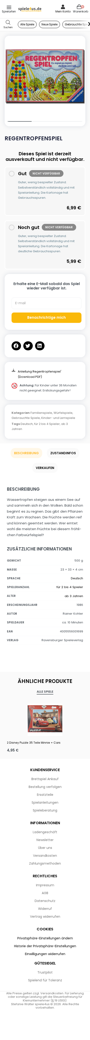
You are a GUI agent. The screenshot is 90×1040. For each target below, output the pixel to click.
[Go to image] (18, 121)
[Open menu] (9, 7)
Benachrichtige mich (46, 317)
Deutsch (27, 424)
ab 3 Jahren (74, 596)
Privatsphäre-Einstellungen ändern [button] (45, 938)
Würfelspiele (63, 413)
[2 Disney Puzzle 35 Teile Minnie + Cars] (45, 718)
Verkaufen (45, 468)
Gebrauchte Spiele (26, 418)
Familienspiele (41, 413)
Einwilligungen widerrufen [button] (45, 954)
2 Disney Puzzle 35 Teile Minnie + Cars (33, 743)
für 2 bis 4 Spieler (47, 424)
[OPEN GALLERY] (45, 76)
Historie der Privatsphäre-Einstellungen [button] (45, 946)
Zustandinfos (63, 453)
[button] (16, 345)
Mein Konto (63, 11)
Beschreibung (26, 453)
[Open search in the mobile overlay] (8, 24)
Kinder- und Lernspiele (58, 418)
